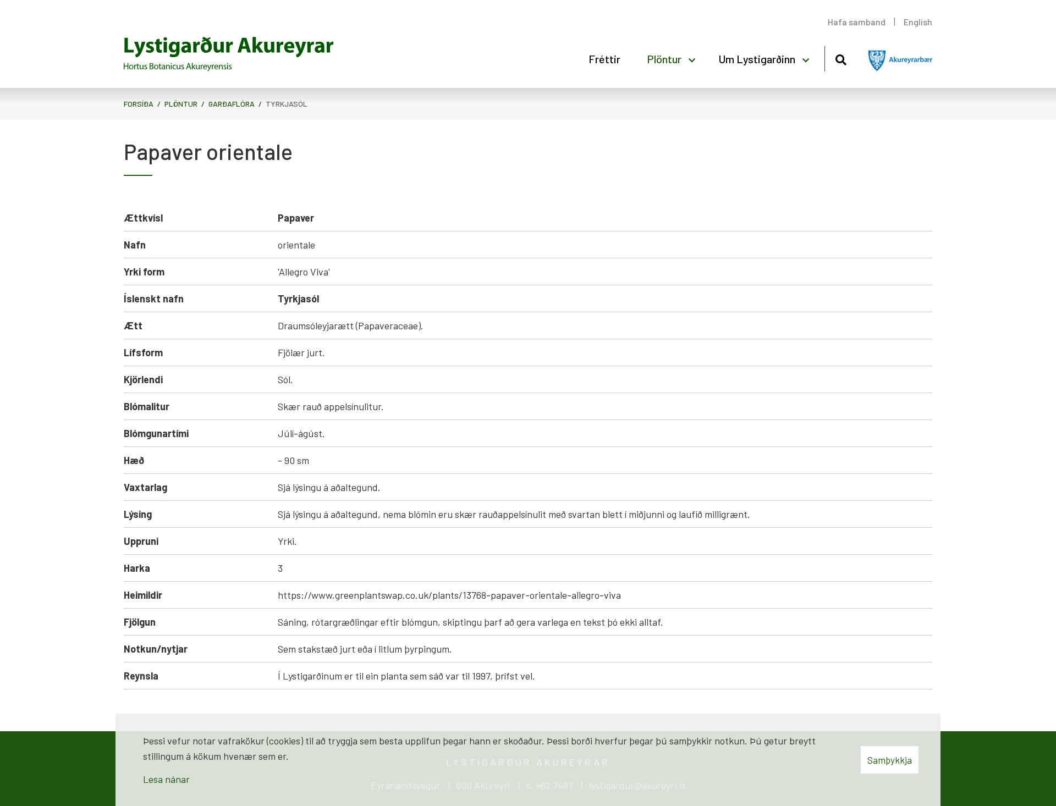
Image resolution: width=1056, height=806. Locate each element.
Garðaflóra (231, 103)
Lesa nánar (166, 779)
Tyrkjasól (286, 103)
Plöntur (180, 103)
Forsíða (138, 103)
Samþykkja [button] (889, 759)
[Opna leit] (840, 58)
